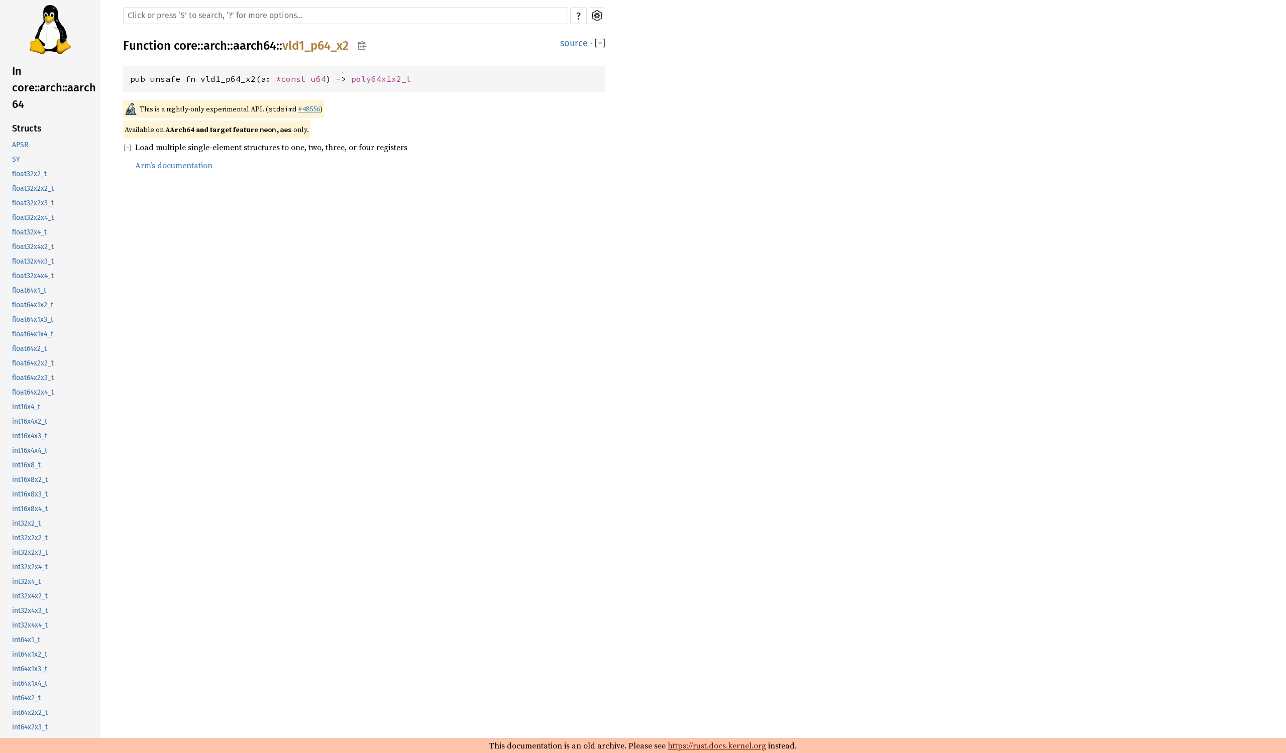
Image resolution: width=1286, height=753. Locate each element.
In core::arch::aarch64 (54, 87)
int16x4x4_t (29, 450)
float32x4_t (29, 232)
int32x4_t (26, 581)
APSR (20, 145)
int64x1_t (26, 640)
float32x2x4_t (33, 217)
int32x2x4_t (30, 567)
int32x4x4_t (30, 625)
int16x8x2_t (30, 479)
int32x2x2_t (30, 538)
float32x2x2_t (33, 188)
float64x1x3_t (32, 319)
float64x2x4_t (33, 392)
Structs (27, 128)
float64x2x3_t (33, 377)
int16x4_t (26, 407)
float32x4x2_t (33, 246)
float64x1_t (29, 290)
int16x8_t (26, 465)
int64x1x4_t (29, 683)
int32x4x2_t (30, 596)
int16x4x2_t (29, 421)
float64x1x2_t (32, 305)
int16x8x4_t (30, 509)
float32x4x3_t (33, 261)
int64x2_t (26, 698)
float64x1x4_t (32, 334)
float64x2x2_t (33, 363)
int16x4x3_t (29, 436)
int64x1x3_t (29, 669)
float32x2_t (29, 174)
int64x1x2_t (29, 654)
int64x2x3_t (30, 727)
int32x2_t (26, 523)
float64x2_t (29, 348)
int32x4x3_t (30, 610)
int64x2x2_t (30, 712)
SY (16, 159)
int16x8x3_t (30, 494)
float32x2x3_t (33, 203)
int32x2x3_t (30, 552)
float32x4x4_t (33, 276)
